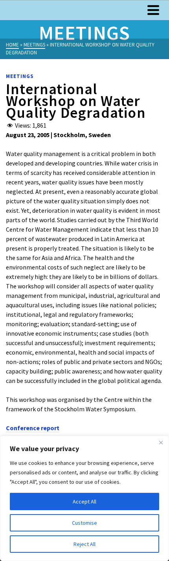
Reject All (84, 544)
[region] (84, 498)
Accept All (84, 501)
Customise (84, 522)
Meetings (20, 76)
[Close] (160, 442)
